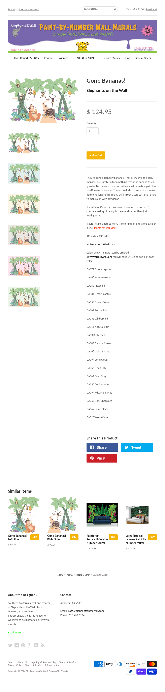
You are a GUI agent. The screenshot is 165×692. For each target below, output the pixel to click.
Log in (11, 9)
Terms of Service (67, 662)
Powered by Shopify (58, 671)
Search (11, 662)
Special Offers (143, 58)
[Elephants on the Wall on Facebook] (16, 645)
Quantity (91, 124)
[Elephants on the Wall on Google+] (29, 645)
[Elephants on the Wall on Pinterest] (23, 645)
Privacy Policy (15, 665)
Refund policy (51, 665)
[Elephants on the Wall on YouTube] (36, 645)
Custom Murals (111, 58)
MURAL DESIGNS (86, 58)
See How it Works (100, 244)
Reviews (48, 58)
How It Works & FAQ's (26, 58)
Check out (151, 9)
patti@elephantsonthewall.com (86, 611)
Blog (127, 58)
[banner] (82, 36)
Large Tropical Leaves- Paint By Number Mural (136, 540)
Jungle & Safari (83, 575)
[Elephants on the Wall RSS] (42, 645)
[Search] (115, 9)
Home (60, 575)
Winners (64, 58)
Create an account (29, 9)
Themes (69, 575)
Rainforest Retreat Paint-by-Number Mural (97, 540)
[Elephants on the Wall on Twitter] (10, 645)
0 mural (135, 9)
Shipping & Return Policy (43, 662)
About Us (23, 662)
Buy (35, 537)
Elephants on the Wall (107, 91)
